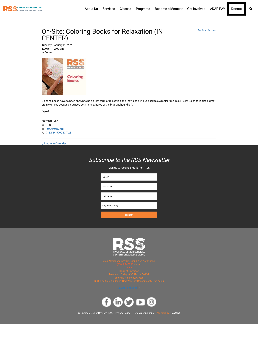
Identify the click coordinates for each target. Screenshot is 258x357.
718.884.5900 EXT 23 (58, 132)
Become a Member (168, 9)
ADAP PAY (217, 9)
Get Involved (196, 9)
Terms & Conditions (143, 313)
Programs (143, 9)
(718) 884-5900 (125, 264)
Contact (129, 267)
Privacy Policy (122, 313)
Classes (125, 9)
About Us (91, 9)
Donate (236, 9)
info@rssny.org (55, 128)
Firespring (175, 313)
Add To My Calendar (207, 30)
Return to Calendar (55, 143)
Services (109, 9)
